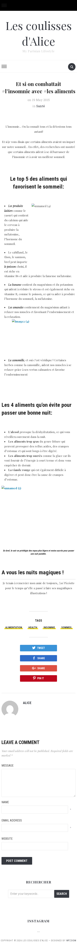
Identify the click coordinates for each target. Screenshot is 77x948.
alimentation (13, 627)
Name (5, 802)
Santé (40, 106)
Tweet (41, 648)
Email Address (11, 820)
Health (32, 627)
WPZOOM (71, 940)
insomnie (49, 627)
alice (27, 703)
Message (7, 765)
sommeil (66, 627)
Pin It (40, 678)
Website (7, 838)
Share (41, 658)
